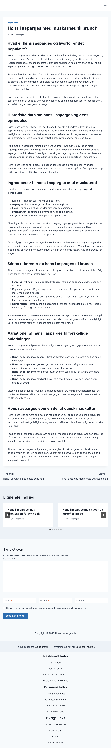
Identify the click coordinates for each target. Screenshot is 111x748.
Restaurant (55, 662)
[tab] (50, 529)
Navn (8, 600)
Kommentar (10, 558)
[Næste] (103, 515)
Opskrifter (13, 23)
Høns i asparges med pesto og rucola (23, 476)
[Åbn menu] (105, 5)
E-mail (44, 600)
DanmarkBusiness (55, 693)
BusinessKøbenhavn (55, 699)
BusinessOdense (55, 705)
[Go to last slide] (7, 515)
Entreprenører (55, 742)
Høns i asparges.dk (18, 35)
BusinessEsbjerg (55, 711)
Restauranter (55, 668)
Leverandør (55, 730)
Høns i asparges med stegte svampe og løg (84, 476)
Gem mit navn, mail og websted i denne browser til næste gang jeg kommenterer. (46, 608)
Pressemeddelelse (55, 724)
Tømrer (55, 736)
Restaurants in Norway (55, 680)
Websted (81, 600)
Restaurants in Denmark (56, 674)
